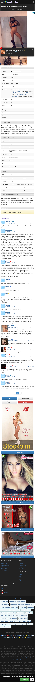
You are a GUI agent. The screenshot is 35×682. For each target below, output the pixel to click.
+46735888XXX (18, 557)
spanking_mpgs (23, 618)
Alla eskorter (4, 570)
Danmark (5, 592)
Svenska (29, 637)
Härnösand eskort (5, 565)
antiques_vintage (26, 610)
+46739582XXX (18, 503)
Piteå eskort (4, 568)
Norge (4, 590)
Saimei (20, 574)
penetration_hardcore (15, 621)
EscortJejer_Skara (6, 626)
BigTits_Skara (21, 601)
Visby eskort (4, 563)
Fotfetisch (16, 96)
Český (5, 635)
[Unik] (17, 38)
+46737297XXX (18, 530)
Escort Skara (4, 601)
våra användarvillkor (7, 650)
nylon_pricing (4, 618)
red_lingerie (12, 615)
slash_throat (22, 624)
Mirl (20, 579)
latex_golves (13, 618)
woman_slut (23, 607)
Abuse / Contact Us (27, 658)
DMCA (20, 659)
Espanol (29, 635)
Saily (20, 581)
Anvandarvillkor (22, 565)
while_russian (4, 621)
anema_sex (15, 607)
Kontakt (21, 563)
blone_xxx (30, 624)
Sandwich (19, 91)
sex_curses (4, 615)
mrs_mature (4, 610)
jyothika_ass (13, 601)
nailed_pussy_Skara (22, 615)
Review (10, 402)
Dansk (10, 635)
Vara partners (22, 567)
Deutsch (16, 635)
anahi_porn (31, 607)
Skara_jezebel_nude (14, 610)
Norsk (16, 637)
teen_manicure (5, 604)
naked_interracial (5, 607)
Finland (5, 594)
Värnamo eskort (5, 567)
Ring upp (25, 679)
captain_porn (4, 624)
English (23, 635)
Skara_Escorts (27, 621)
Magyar (11, 637)
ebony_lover (29, 613)
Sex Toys (22, 89)
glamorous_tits (11, 613)
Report (26, 402)
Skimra (20, 577)
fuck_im (3, 613)
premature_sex (14, 624)
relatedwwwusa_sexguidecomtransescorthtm (22, 604)
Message (26, 398)
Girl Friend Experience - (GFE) (20, 93)
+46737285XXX (18, 452)
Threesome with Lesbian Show (19, 95)
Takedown (21, 568)
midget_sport (20, 613)
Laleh (20, 576)
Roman (22, 637)
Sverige (5, 589)
